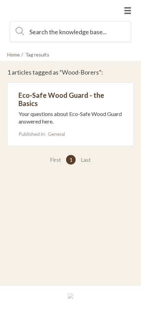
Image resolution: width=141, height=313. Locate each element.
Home (13, 54)
